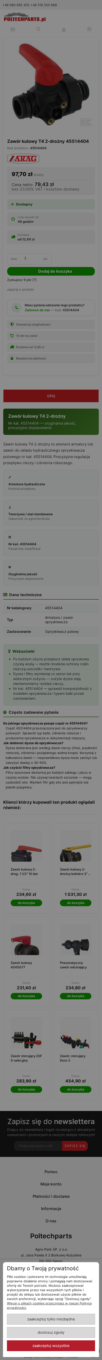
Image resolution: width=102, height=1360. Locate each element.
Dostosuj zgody (51, 1332)
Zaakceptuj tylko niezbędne (51, 1319)
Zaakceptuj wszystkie (51, 1346)
